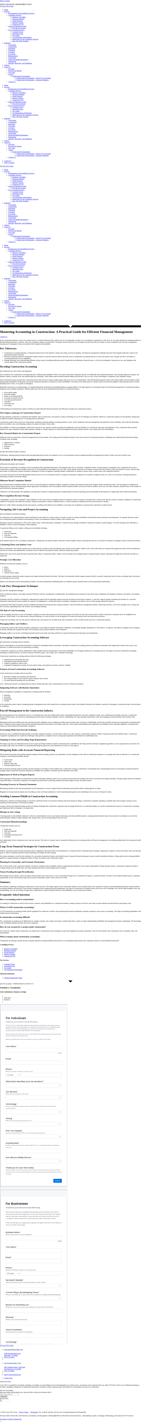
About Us (7, 67)
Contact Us (12, 82)
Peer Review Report (19, 28)
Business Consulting (19, 17)
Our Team (11, 72)
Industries (7, 43)
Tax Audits (16, 35)
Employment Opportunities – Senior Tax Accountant (34, 78)
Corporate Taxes (17, 32)
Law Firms (11, 54)
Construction (12, 47)
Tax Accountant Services (16, 30)
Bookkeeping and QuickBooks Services (21, 13)
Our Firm (11, 69)
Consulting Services (14, 15)
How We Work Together (20, 41)
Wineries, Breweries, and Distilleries (20, 63)
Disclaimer (34, 1412)
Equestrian (11, 48)
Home (6, 10)
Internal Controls (17, 23)
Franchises (11, 50)
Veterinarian (12, 61)
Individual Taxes (17, 34)
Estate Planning (17, 21)
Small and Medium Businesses (18, 59)
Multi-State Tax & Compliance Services (25, 39)
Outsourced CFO (18, 24)
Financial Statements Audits (17, 26)
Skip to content (5, 1)
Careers (10, 74)
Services (7, 11)
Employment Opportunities (21, 76)
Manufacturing (13, 56)
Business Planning (18, 19)
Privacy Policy (24, 1412)
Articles (6, 65)
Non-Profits (12, 58)
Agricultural (12, 45)
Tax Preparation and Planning (22, 37)
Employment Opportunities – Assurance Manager (33, 80)
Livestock (11, 52)
